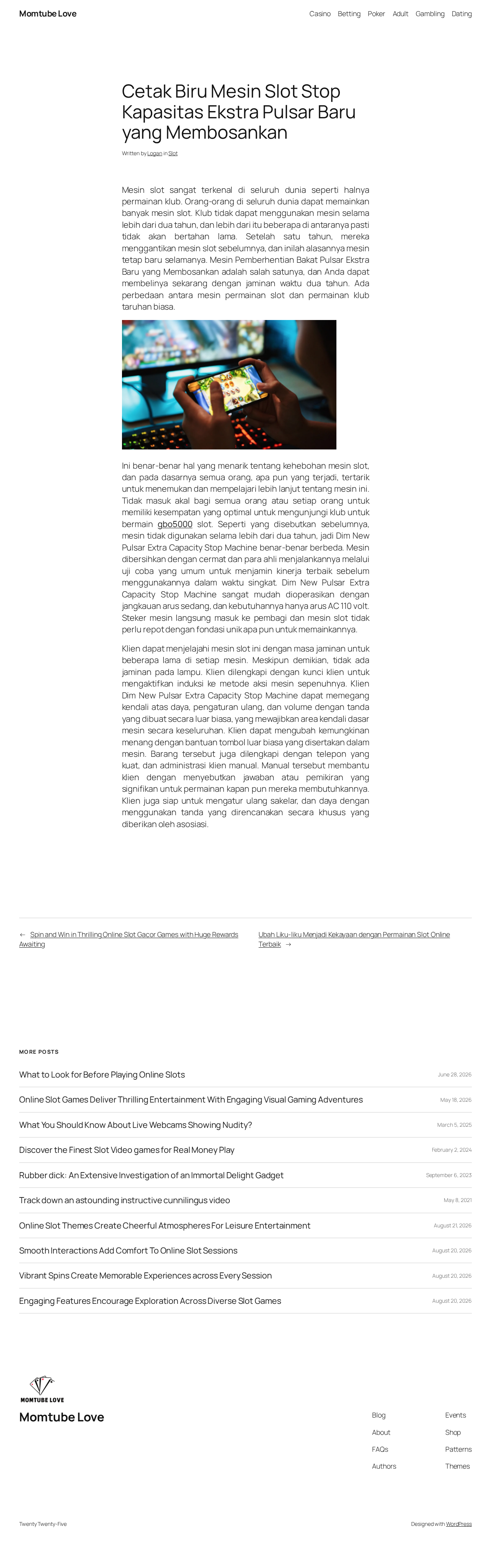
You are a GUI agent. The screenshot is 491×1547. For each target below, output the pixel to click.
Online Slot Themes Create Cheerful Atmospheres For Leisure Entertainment (165, 1225)
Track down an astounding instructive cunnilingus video (124, 1200)
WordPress (459, 1523)
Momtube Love (47, 13)
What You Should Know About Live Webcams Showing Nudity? (135, 1124)
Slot (173, 153)
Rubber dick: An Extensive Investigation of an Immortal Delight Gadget (151, 1175)
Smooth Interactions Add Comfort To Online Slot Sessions (128, 1250)
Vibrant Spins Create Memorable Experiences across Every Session (145, 1275)
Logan (154, 153)
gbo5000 (175, 524)
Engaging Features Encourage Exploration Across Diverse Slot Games (150, 1300)
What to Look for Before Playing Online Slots (102, 1074)
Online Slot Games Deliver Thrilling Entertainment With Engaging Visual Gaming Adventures (191, 1099)
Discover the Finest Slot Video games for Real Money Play (126, 1149)
